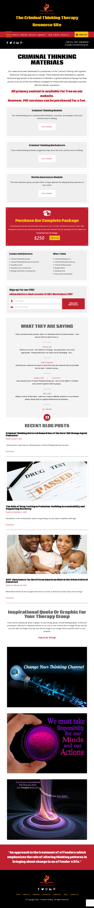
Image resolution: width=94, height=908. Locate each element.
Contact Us (64, 35)
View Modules (47, 127)
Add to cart (55, 238)
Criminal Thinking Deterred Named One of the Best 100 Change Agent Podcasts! (46, 434)
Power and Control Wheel (63, 274)
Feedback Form (60, 271)
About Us (15, 35)
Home (8, 35)
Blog (50, 35)
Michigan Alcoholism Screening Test (23, 271)
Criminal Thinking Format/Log (65, 262)
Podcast (56, 35)
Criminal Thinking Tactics (63, 265)
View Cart (83, 35)
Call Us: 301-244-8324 (77, 42)
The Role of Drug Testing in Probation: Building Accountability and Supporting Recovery (45, 507)
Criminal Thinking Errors (63, 259)
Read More (10, 451)
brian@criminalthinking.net (76, 45)
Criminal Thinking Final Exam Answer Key (25, 262)
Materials (23, 35)
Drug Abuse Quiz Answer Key (21, 268)
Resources (32, 35)
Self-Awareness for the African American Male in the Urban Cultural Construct (47, 581)
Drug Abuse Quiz (16, 265)
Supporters (41, 35)
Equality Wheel (60, 268)
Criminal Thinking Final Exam (20, 259)
